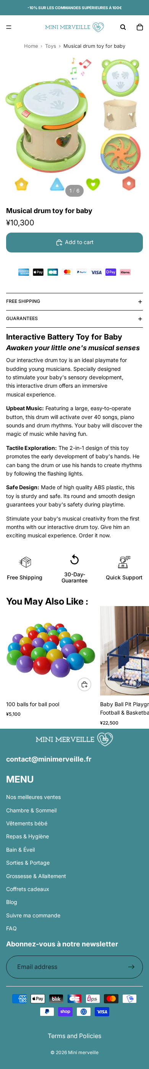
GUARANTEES (22, 318)
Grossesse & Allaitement (36, 875)
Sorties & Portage (28, 862)
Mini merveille (83, 1052)
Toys (50, 46)
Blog (11, 902)
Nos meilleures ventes (33, 797)
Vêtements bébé (26, 823)
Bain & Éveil (20, 849)
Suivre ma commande (33, 915)
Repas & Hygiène (27, 836)
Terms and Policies (74, 1036)
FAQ (11, 928)
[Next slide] (134, 667)
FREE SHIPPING (23, 301)
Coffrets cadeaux (27, 889)
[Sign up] (131, 967)
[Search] (123, 27)
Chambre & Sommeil (31, 810)
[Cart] (139, 27)
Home (31, 46)
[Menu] (9, 27)
